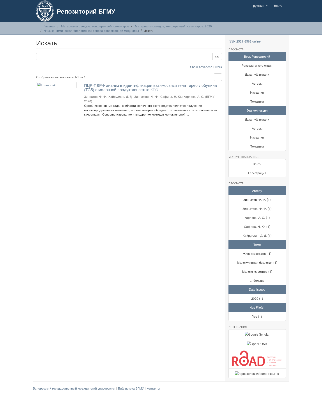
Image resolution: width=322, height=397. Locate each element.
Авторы (257, 83)
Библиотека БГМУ (131, 388)
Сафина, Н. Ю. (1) (257, 226)
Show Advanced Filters (206, 67)
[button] (260, 5)
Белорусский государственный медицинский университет (74, 388)
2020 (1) (257, 298)
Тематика (257, 101)
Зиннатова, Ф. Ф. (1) (257, 208)
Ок (217, 56)
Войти (257, 164)
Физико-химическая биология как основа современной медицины (91, 30)
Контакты (153, 388)
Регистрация (257, 173)
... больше (257, 280)
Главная (49, 26)
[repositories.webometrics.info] (257, 373)
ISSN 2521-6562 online (244, 41)
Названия (257, 92)
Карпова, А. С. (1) (257, 217)
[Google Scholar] (257, 334)
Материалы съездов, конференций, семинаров (95, 26)
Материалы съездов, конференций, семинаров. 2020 (173, 26)
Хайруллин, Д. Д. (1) (257, 235)
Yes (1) (257, 316)
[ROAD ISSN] (257, 358)
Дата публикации (257, 74)
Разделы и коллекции (257, 65)
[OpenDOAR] (257, 343)
